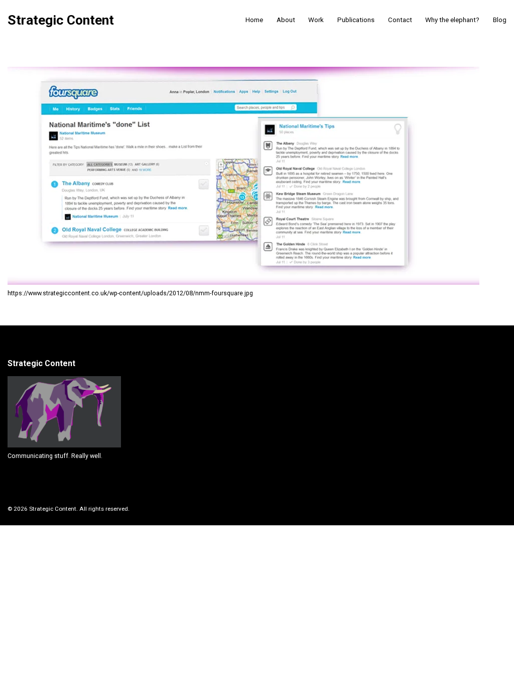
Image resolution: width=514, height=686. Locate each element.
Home (254, 20)
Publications (355, 20)
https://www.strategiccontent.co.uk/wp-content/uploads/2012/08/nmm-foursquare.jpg (130, 293)
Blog (499, 20)
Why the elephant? (452, 20)
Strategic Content (61, 20)
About (286, 20)
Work (316, 20)
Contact (400, 20)
